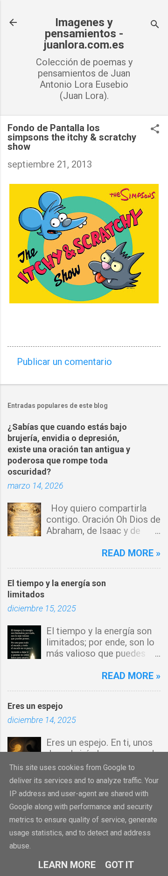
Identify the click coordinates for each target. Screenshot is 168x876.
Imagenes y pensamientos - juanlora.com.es (84, 33)
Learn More (67, 864)
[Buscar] (155, 25)
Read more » (131, 553)
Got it (119, 864)
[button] (155, 130)
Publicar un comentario (64, 361)
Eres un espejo (35, 706)
